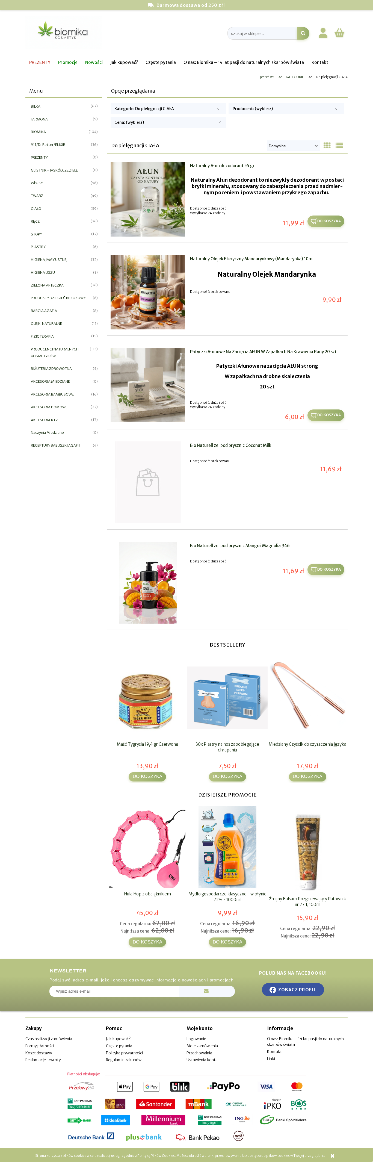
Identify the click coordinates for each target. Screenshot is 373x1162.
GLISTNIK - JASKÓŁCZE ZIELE (54, 170)
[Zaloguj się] (323, 34)
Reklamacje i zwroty (43, 1059)
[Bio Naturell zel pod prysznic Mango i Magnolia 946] (148, 583)
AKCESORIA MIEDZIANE (50, 381)
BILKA (35, 106)
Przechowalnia (199, 1053)
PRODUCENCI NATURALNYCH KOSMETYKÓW (55, 352)
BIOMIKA (38, 131)
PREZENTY (39, 157)
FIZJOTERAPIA (42, 336)
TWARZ (37, 195)
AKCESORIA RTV (44, 420)
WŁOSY (37, 183)
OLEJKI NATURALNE (46, 323)
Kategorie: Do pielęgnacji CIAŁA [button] (144, 108)
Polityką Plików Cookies (156, 1156)
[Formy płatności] (186, 1107)
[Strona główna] (63, 33)
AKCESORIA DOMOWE (49, 407)
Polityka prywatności (124, 1053)
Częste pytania (119, 1045)
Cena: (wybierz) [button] (129, 122)
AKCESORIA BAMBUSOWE (52, 394)
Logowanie (196, 1038)
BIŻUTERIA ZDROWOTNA (51, 368)
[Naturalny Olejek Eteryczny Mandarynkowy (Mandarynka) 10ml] (148, 292)
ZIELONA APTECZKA (47, 285)
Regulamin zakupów (123, 1059)
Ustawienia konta (202, 1059)
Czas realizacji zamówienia (48, 1038)
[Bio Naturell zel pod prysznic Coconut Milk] (148, 482)
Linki (271, 1058)
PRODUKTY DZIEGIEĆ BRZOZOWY (58, 298)
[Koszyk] (339, 36)
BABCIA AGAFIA (44, 310)
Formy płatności (39, 1045)
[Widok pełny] (339, 145)
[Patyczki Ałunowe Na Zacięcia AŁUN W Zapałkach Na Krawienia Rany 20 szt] (148, 385)
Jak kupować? (118, 1038)
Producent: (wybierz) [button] (253, 108)
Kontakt (274, 1051)
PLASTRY (38, 246)
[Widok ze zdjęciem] (327, 145)
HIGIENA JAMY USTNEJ (49, 259)
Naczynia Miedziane (47, 432)
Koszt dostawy (38, 1053)
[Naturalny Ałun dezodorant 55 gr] (148, 199)
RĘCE (35, 221)
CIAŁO (36, 208)
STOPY (36, 234)
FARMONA (39, 119)
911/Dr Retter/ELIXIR (48, 144)
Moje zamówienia (202, 1045)
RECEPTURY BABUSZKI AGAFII (55, 445)
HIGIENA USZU (43, 272)
